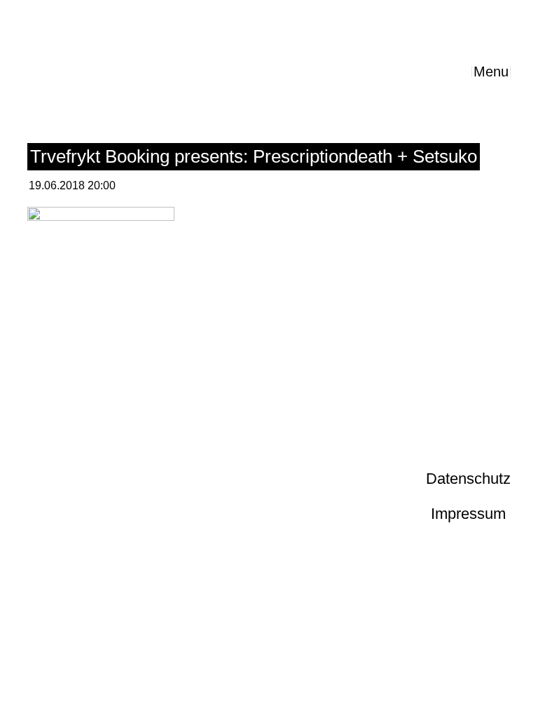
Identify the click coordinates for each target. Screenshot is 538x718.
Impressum (468, 513)
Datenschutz (468, 478)
